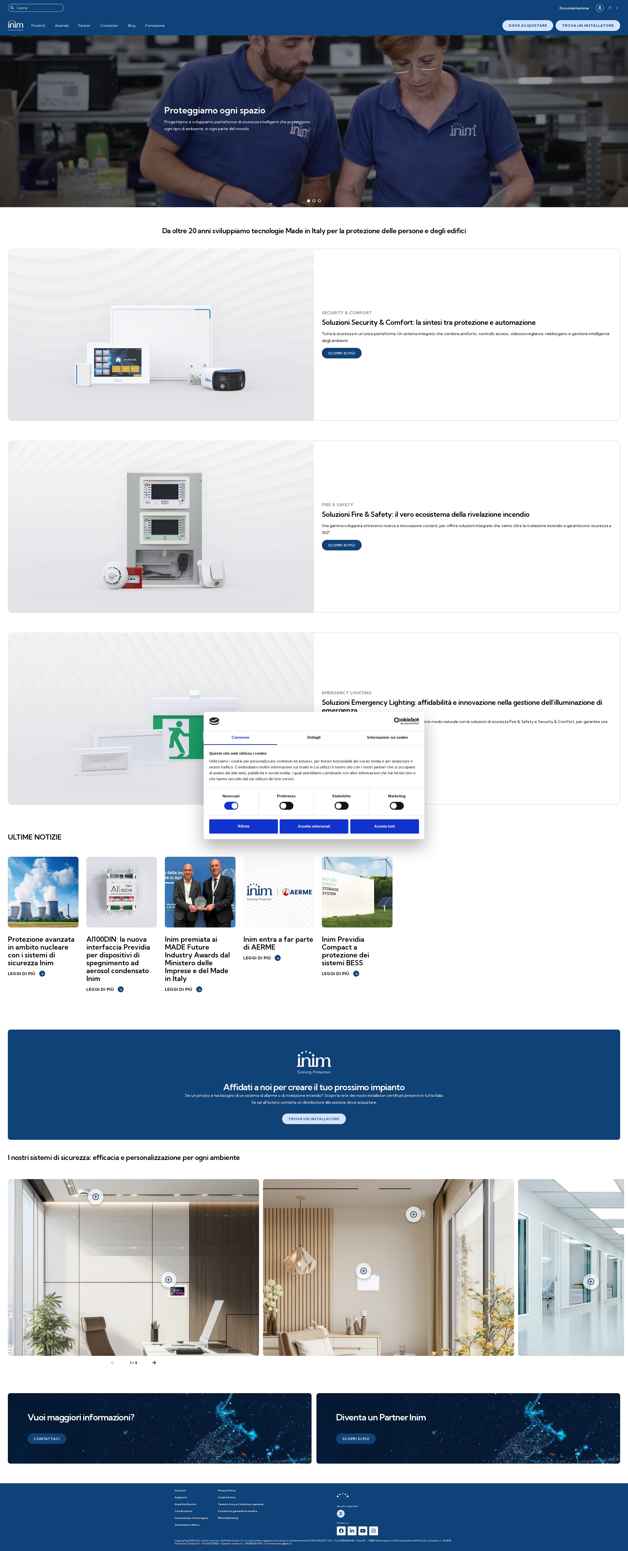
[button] (574, 8)
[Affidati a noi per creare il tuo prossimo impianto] (314, 1062)
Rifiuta (243, 826)
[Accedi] (600, 8)
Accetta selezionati (314, 826)
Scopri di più (185, 132)
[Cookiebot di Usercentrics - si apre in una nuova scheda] (397, 721)
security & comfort (347, 312)
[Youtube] (362, 1530)
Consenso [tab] (240, 737)
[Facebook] (341, 1530)
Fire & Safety (337, 504)
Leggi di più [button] (26, 973)
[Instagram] (373, 1530)
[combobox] (36, 8)
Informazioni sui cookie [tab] (387, 737)
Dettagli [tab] (314, 737)
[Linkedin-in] (352, 1530)
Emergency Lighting (347, 692)
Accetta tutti (384, 826)
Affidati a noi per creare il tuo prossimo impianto (314, 1086)
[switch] (286, 806)
